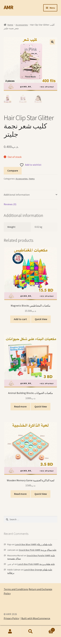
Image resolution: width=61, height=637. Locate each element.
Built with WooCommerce (35, 618)
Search (30, 631)
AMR (8, 7)
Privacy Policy (11, 618)
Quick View (41, 319)
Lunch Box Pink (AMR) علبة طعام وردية (36, 564)
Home (10, 24)
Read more (20, 406)
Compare (12, 170)
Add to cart (20, 319)
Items (32, 178)
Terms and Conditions (16, 589)
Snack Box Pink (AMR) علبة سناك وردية (37, 549)
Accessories (22, 24)
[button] (52, 42)
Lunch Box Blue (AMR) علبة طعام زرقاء (33, 544)
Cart (47, 628)
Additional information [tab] (17, 194)
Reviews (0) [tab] (10, 204)
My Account (10, 631)
